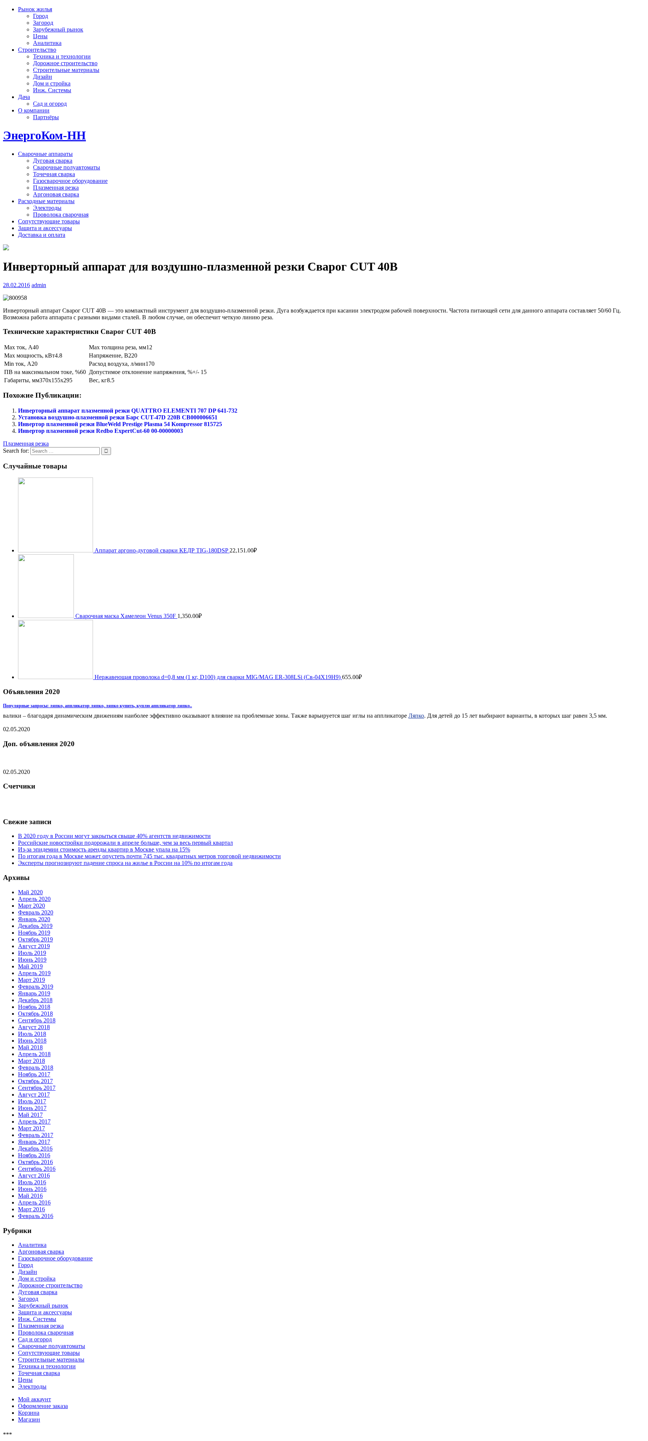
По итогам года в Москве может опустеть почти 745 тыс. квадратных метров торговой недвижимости (149, 856)
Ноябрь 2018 (34, 1007)
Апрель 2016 (34, 1202)
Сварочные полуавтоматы (66, 167)
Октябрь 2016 (35, 1162)
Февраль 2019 (35, 986)
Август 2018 (34, 1027)
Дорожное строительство (65, 63)
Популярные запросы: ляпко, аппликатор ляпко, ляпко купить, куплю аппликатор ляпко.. (97, 705)
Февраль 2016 (35, 1216)
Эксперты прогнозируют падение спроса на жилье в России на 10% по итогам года (125, 863)
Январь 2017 (34, 1142)
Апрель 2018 (34, 1054)
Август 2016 (34, 1175)
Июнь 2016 (32, 1189)
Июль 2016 (32, 1182)
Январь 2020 (34, 919)
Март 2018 (31, 1061)
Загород (43, 22)
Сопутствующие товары (49, 221)
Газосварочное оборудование (70, 181)
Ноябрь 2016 (34, 1155)
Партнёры (46, 117)
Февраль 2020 (35, 912)
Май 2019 (30, 966)
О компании (34, 110)
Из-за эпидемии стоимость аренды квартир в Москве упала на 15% (104, 849)
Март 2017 (31, 1128)
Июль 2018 (32, 1034)
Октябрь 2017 (35, 1081)
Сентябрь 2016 (37, 1169)
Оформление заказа (43, 1406)
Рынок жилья (35, 9)
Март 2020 (31, 905)
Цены (40, 36)
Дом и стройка (51, 83)
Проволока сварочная (60, 214)
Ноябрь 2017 (34, 1074)
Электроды (47, 208)
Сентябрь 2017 (37, 1088)
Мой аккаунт (34, 1399)
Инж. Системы (52, 90)
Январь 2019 (34, 993)
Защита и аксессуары (45, 228)
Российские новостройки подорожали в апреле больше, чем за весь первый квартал (125, 842)
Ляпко (416, 715)
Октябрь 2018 (35, 1013)
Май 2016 (30, 1196)
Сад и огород (50, 103)
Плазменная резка (56, 187)
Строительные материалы (66, 70)
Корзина (28, 1413)
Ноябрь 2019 (34, 932)
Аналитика (47, 43)
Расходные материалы (46, 201)
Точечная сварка (54, 174)
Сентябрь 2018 (37, 1020)
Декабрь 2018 (35, 1000)
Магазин (29, 1419)
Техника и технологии (62, 56)
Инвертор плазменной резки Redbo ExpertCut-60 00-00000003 (100, 431)
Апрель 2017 (34, 1121)
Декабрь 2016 (35, 1148)
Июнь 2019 (32, 959)
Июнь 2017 (32, 1108)
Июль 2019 (32, 953)
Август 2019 (34, 946)
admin (39, 285)
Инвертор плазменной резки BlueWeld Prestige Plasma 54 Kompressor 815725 (120, 424)
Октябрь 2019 (35, 939)
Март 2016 (31, 1209)
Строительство (37, 49)
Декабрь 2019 (35, 926)
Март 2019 (31, 980)
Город (40, 16)
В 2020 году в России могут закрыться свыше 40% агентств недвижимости (114, 836)
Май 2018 (30, 1047)
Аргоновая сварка (56, 194)
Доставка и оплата (41, 235)
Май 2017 (30, 1115)
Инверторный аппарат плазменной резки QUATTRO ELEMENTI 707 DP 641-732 (127, 410)
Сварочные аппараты (45, 154)
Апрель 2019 (34, 973)
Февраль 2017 (35, 1135)
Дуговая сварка (52, 160)
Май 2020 (30, 892)
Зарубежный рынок (58, 29)
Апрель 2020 (34, 899)
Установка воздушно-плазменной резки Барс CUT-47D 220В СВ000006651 (118, 417)
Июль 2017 (32, 1101)
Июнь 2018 (32, 1040)
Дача (24, 97)
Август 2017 (34, 1094)
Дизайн (42, 76)
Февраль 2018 (35, 1067)
